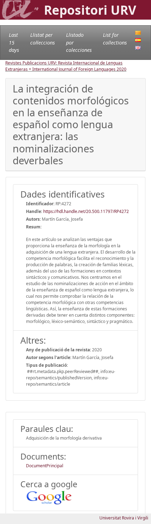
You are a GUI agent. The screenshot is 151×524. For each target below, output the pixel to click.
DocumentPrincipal (44, 466)
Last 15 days (14, 42)
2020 (121, 69)
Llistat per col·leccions (42, 39)
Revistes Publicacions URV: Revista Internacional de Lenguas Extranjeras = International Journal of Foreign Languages (64, 66)
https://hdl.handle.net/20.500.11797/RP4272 (86, 211)
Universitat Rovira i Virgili (123, 518)
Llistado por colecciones (79, 42)
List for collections (115, 39)
